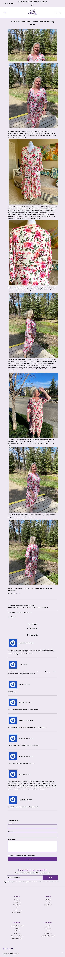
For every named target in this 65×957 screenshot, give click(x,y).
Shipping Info (16, 902)
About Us (48, 900)
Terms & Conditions (17, 912)
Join (50, 877)
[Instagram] (5, 3)
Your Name (11, 823)
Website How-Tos (17, 938)
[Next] (45, 3)
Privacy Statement (17, 910)
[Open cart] (61, 12)
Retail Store (48, 902)
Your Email (11, 831)
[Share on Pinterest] (14, 617)
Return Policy (16, 905)
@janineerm (17, 593)
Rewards (48, 931)
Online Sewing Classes (17, 936)
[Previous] (20, 3)
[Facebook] (3, 3)
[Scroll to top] (61, 952)
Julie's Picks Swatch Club (48, 936)
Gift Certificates (48, 933)
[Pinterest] (8, 3)
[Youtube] (12, 3)
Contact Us (17, 900)
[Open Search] (55, 12)
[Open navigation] (9, 12)
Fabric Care (17, 931)
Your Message (12, 839)
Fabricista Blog (17, 933)
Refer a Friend (48, 928)
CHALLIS (45, 607)
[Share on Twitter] (12, 617)
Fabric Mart (15, 953)
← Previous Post (32, 628)
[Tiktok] (10, 3)
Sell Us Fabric (48, 905)
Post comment (32, 859)
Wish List (48, 926)
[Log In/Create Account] (58, 12)
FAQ (17, 907)
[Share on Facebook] (9, 617)
